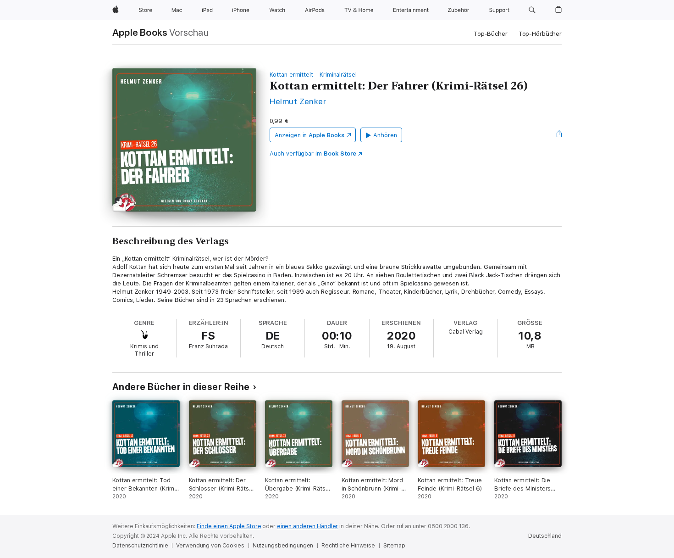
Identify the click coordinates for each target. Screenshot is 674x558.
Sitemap (394, 545)
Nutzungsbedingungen (283, 545)
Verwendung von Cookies (210, 545)
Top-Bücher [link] (491, 33)
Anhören (385, 135)
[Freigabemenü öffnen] (559, 134)
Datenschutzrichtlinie (140, 545)
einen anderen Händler (307, 526)
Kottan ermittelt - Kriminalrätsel (313, 74)
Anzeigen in (309, 135)
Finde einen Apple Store (229, 526)
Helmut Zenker (298, 101)
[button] (532, 10)
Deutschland (545, 536)
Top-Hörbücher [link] (540, 33)
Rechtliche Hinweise (348, 545)
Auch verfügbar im (313, 153)
